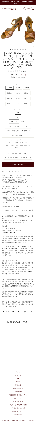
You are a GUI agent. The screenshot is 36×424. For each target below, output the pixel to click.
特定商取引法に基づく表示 (18, 395)
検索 (18, 378)
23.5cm (9, 98)
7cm (18, 113)
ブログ (18, 382)
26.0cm (26, 104)
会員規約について (18, 411)
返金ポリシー (18, 398)
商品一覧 (18, 375)
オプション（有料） (18, 135)
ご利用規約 (18, 392)
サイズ (18, 84)
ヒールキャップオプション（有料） (18, 126)
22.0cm (9, 93)
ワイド (23, 121)
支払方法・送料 (18, 388)
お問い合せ (18, 415)
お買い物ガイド (18, 401)
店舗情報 (18, 385)
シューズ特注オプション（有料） (18, 153)
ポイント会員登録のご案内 (18, 405)
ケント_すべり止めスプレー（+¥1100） (19, 140)
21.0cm (18, 88)
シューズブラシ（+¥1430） (19, 143)
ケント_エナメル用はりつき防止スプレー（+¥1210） (19, 146)
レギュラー (14, 121)
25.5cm (18, 104)
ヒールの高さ (18, 109)
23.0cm (26, 93)
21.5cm (26, 88)
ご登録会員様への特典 (18, 408)
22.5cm (18, 93)
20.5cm (9, 88)
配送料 (12, 77)
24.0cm (18, 98)
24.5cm (26, 98)
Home (18, 372)
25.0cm (9, 104)
